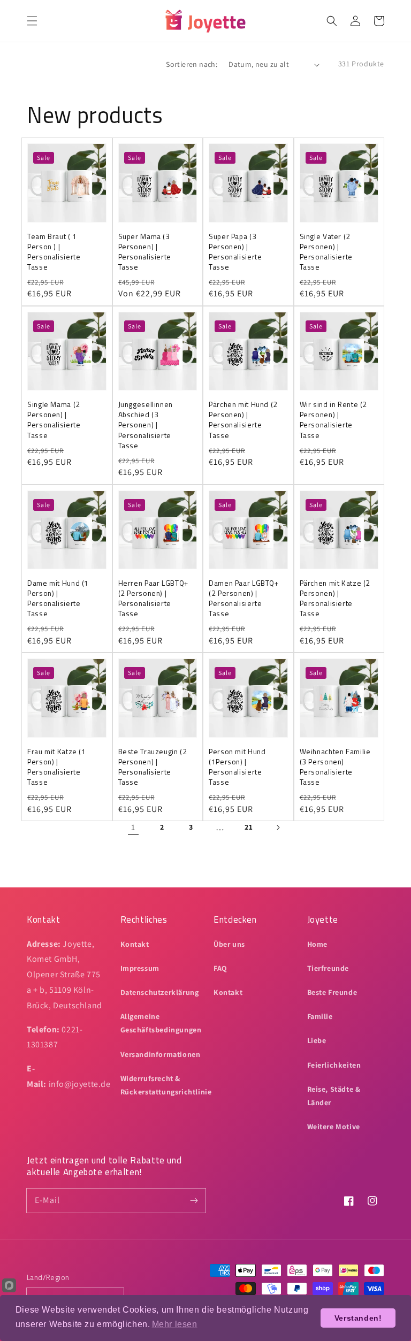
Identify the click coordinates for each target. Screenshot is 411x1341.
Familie (320, 1016)
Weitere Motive (333, 1126)
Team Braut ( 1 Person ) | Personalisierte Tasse (53, 252)
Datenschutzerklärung (159, 992)
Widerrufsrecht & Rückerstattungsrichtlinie (166, 1085)
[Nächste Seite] (278, 827)
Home (317, 944)
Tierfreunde (328, 968)
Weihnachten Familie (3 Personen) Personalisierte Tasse (335, 767)
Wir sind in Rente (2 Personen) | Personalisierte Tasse (334, 420)
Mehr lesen (174, 1324)
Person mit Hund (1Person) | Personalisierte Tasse (237, 767)
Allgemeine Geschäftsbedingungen (161, 1023)
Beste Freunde (332, 992)
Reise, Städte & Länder (334, 1095)
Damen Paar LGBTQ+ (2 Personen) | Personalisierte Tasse (244, 598)
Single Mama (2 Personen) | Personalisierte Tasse (53, 420)
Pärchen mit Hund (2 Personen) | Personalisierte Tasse (243, 420)
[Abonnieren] (194, 1200)
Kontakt (134, 944)
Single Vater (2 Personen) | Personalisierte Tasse (326, 252)
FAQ (220, 968)
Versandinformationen (160, 1054)
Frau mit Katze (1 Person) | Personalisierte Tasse (56, 767)
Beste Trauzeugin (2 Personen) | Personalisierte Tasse (152, 767)
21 (249, 827)
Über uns (229, 944)
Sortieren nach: (191, 64)
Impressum (139, 968)
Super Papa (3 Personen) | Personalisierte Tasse (235, 252)
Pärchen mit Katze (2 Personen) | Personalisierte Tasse (335, 598)
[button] (32, 21)
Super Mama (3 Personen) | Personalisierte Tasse (144, 252)
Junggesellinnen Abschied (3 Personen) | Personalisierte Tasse (145, 425)
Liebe (316, 1040)
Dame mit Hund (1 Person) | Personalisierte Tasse (58, 598)
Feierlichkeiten (334, 1065)
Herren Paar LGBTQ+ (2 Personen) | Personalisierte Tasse (153, 598)
